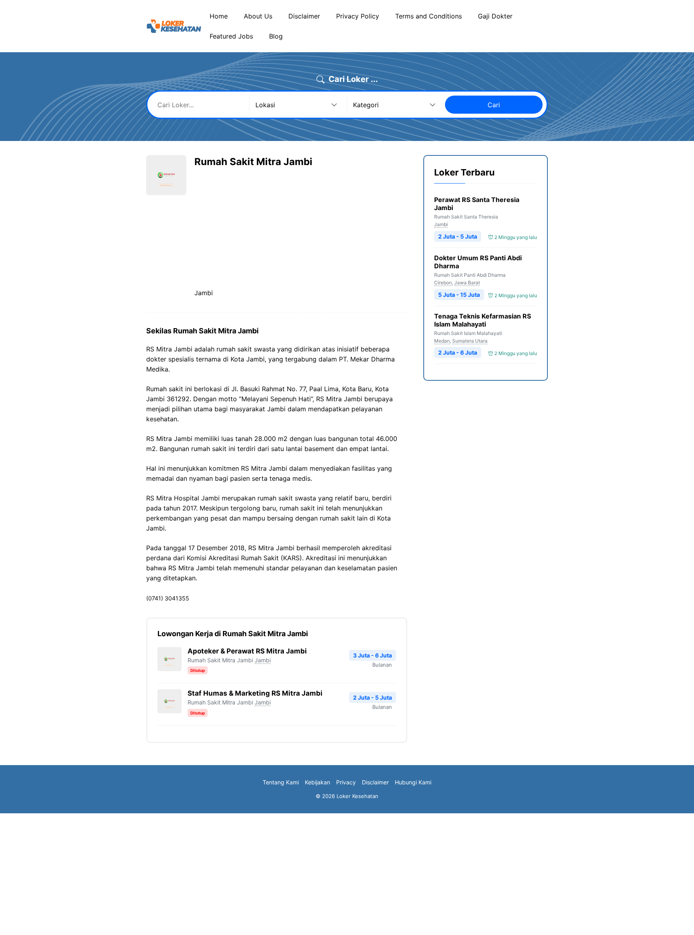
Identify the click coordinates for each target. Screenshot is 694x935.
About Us (258, 16)
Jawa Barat (467, 283)
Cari (494, 105)
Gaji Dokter (495, 16)
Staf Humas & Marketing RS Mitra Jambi (255, 693)
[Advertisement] (261, 228)
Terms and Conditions (428, 16)
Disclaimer (304, 16)
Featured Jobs (231, 36)
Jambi (263, 660)
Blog (276, 36)
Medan (442, 341)
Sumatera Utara (470, 341)
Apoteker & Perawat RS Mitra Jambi (247, 651)
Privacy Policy (357, 16)
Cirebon (443, 283)
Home (219, 16)
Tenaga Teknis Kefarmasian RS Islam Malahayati (482, 320)
